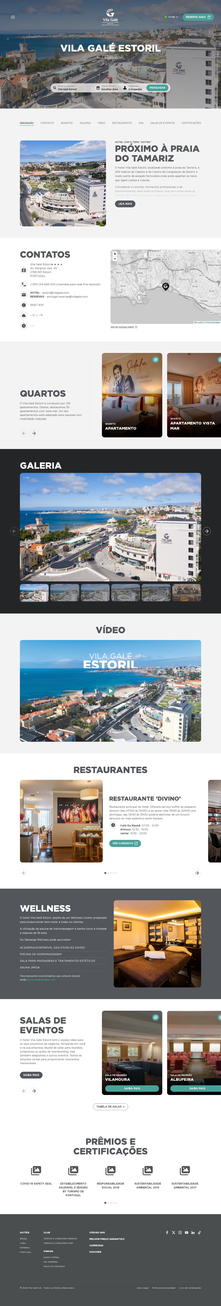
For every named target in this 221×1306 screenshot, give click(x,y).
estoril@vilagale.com (55, 292)
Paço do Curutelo (54, 1266)
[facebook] (167, 1232)
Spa (141, 123)
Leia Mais (125, 203)
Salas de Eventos (162, 123)
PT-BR (172, 17)
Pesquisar (157, 87)
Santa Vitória (51, 1257)
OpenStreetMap (213, 322)
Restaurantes (122, 123)
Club (47, 1232)
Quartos (67, 123)
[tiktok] (199, 1232)
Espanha (24, 1247)
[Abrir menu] (13, 17)
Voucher (95, 1252)
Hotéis (24, 1232)
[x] (173, 1232)
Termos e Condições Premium (60, 1238)
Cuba (23, 1243)
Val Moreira (51, 1262)
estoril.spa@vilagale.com (40, 979)
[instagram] (180, 1232)
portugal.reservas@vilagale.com (67, 296)
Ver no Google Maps (122, 327)
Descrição (27, 123)
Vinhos (48, 1251)
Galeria (85, 123)
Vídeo (101, 123)
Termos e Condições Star (58, 1243)
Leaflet (199, 322)
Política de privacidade (163, 1288)
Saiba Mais (31, 1075)
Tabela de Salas (109, 1106)
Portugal (25, 1252)
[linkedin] (193, 1232)
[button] (165, 287)
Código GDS (97, 1232)
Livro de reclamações (190, 1288)
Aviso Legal (142, 1288)
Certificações (191, 123)
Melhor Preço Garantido (106, 1239)
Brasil (23, 1238)
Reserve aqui (196, 17)
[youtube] (186, 1232)
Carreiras (96, 1245)
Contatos (47, 123)
